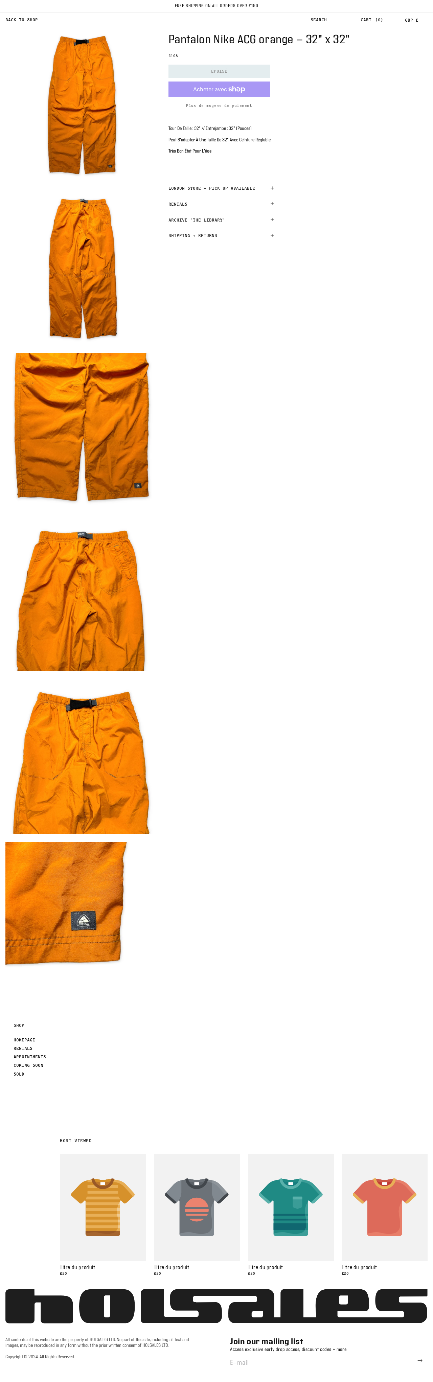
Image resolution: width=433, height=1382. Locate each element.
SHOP (19, 1025)
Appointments (30, 1056)
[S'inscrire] (419, 1360)
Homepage (24, 1039)
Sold (19, 1074)
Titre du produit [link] (77, 1267)
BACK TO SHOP (21, 19)
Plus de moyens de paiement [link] (219, 105)
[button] (318, 20)
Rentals (23, 1048)
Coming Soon (28, 1065)
